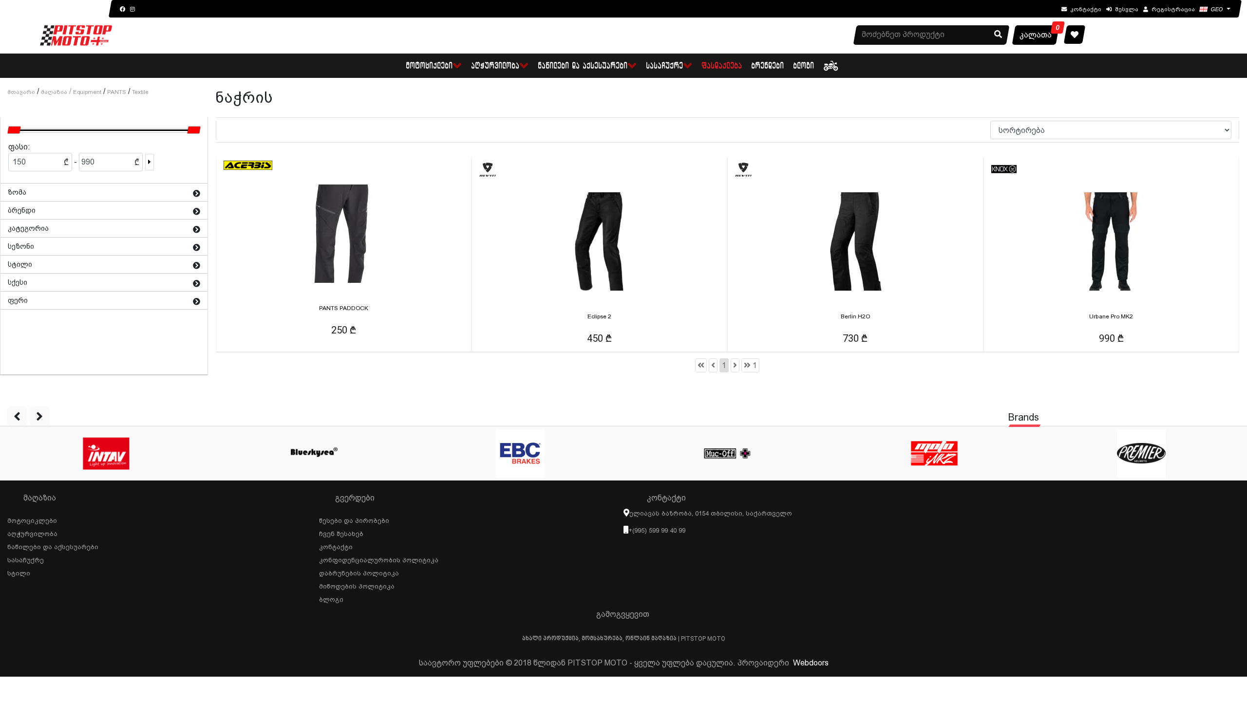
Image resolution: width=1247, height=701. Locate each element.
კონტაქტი (336, 545)
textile (140, 92)
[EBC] (520, 453)
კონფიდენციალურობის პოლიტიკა (378, 558)
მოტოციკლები (32, 519)
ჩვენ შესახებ (341, 532)
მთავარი (21, 92)
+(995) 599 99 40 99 (656, 530)
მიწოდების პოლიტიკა (357, 585)
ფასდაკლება (722, 65)
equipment (87, 92)
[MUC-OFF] (727, 453)
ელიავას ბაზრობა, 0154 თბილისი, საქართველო (710, 513)
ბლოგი (804, 65)
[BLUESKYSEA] (313, 453)
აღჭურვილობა (32, 532)
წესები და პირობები (354, 519)
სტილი (18, 572)
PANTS (116, 92)
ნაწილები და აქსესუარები (52, 545)
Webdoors (811, 662)
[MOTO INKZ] (934, 453)
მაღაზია (54, 92)
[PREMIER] (1141, 453)
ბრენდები (768, 65)
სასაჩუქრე (25, 558)
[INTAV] (106, 453)
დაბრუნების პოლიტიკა (359, 572)
